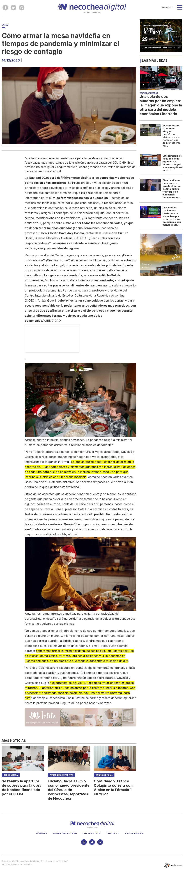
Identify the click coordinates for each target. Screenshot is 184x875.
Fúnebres (41, 833)
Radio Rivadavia (134, 833)
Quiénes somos (91, 833)
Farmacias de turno (65, 833)
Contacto (113, 833)
